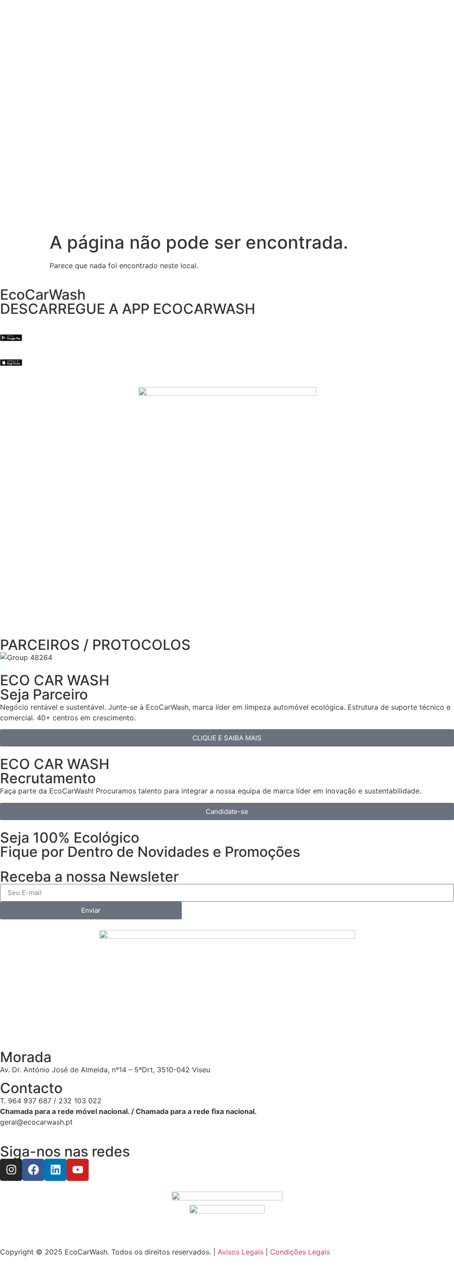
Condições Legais (300, 1251)
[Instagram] (11, 1170)
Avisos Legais (240, 1251)
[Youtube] (78, 1170)
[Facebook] (33, 1170)
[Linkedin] (55, 1170)
